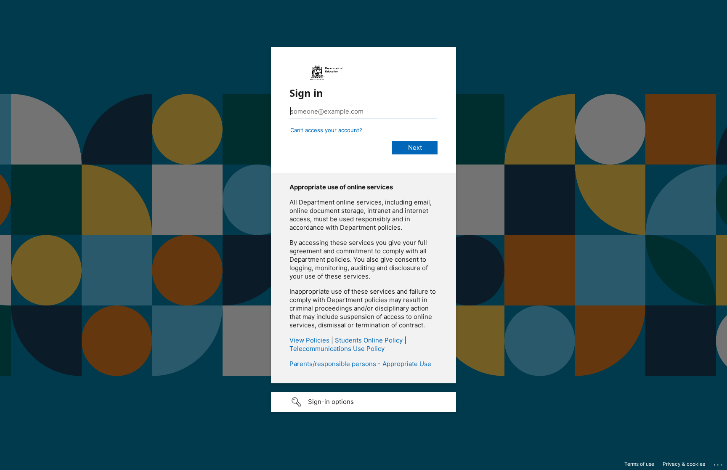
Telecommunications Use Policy (337, 349)
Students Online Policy (369, 340)
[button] (363, 402)
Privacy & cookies (684, 464)
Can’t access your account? (326, 130)
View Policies (309, 340)
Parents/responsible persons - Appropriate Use (360, 364)
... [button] (719, 463)
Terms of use (639, 464)
